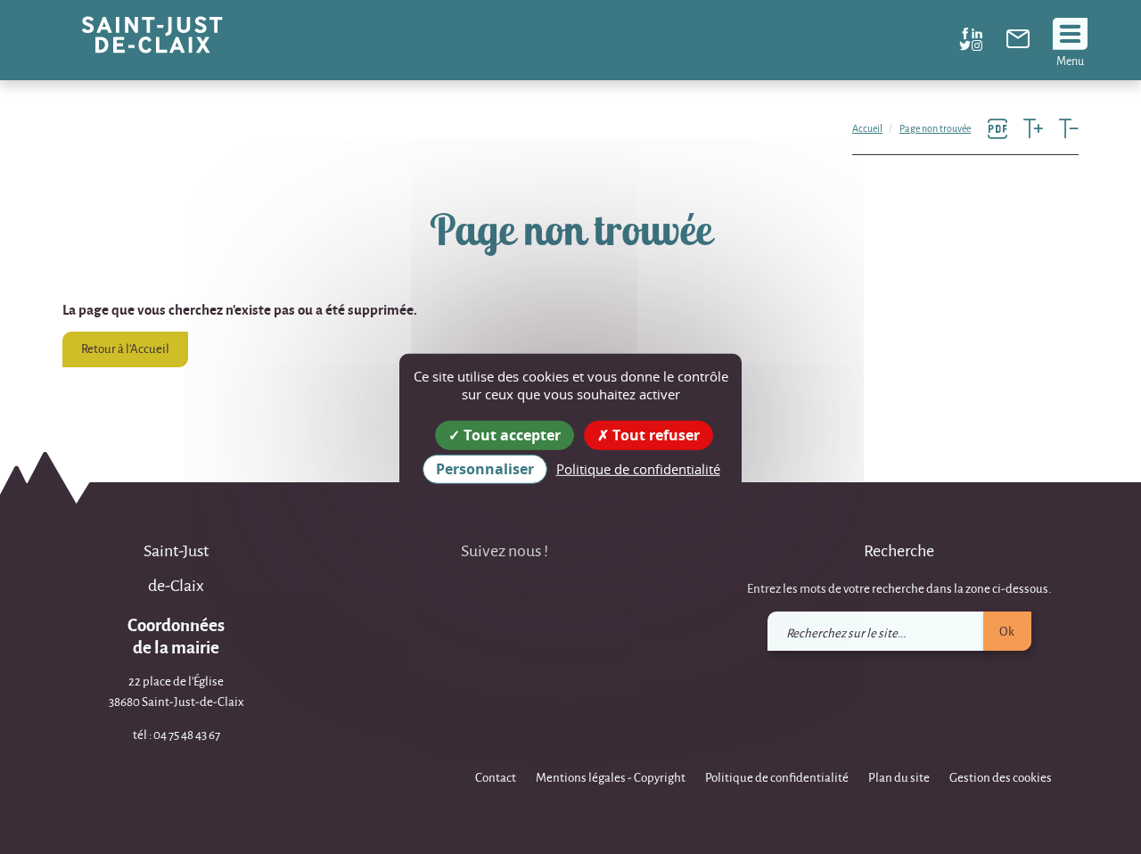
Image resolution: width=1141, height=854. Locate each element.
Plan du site (899, 776)
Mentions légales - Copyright (610, 776)
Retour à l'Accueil (125, 348)
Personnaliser (485, 469)
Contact (495, 776)
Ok (1006, 630)
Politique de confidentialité (777, 776)
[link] (1018, 43)
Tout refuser (654, 435)
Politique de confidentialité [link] (638, 469)
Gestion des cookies (1000, 776)
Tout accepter (510, 435)
